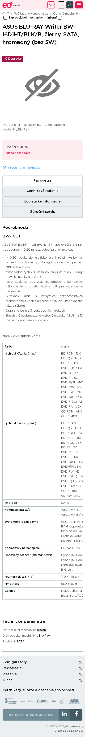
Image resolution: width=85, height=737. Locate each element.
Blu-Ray (44, 635)
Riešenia (10, 674)
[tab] (42, 181)
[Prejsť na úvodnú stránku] (11, 5)
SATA (20, 641)
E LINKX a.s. (76, 731)
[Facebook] (76, 715)
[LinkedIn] (65, 715)
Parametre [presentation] (42, 180)
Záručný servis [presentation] (42, 212)
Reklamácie (12, 668)
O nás (7, 680)
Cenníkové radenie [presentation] (43, 191)
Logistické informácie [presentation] (42, 201)
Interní (42, 630)
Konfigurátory (15, 662)
